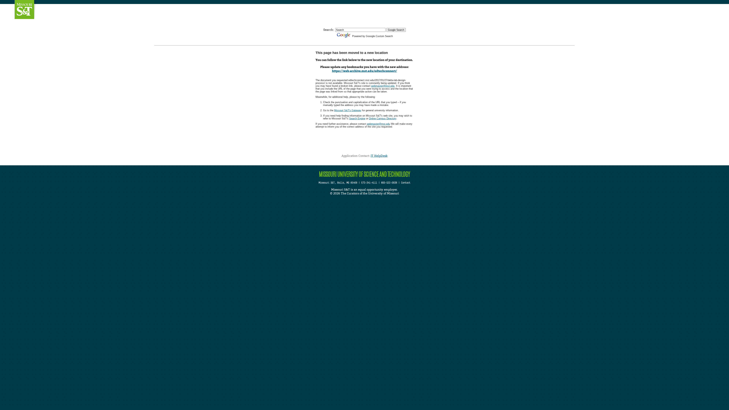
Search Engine (357, 118)
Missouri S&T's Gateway (347, 110)
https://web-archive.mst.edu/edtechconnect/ (364, 71)
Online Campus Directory (382, 118)
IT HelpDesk (379, 156)
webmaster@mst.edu (382, 85)
